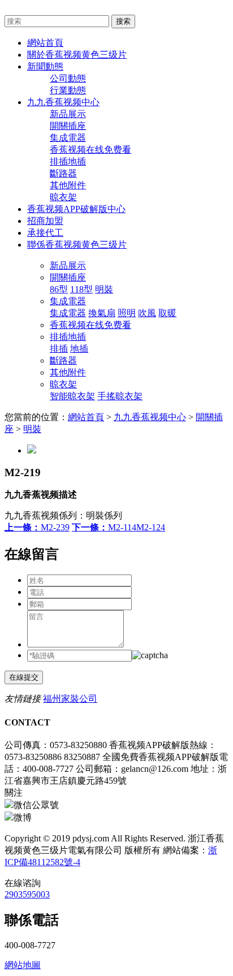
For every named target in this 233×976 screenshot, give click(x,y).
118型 (81, 289)
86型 (59, 289)
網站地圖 (23, 965)
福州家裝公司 (70, 698)
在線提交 (23, 677)
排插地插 (68, 161)
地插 (79, 348)
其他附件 (68, 185)
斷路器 (63, 173)
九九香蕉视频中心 (150, 417)
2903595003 (27, 894)
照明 (127, 313)
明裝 (104, 289)
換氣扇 (101, 313)
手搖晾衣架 (120, 396)
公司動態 (68, 78)
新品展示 (68, 114)
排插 (59, 348)
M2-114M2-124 (118, 527)
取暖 (167, 313)
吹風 (147, 313)
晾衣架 (63, 197)
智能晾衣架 (72, 396)
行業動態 (68, 90)
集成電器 (68, 137)
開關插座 (68, 126)
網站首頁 (86, 417)
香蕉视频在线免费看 (90, 149)
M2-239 (37, 527)
